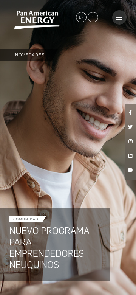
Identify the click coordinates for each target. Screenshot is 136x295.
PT (93, 17)
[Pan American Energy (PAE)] (30, 19)
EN (81, 17)
